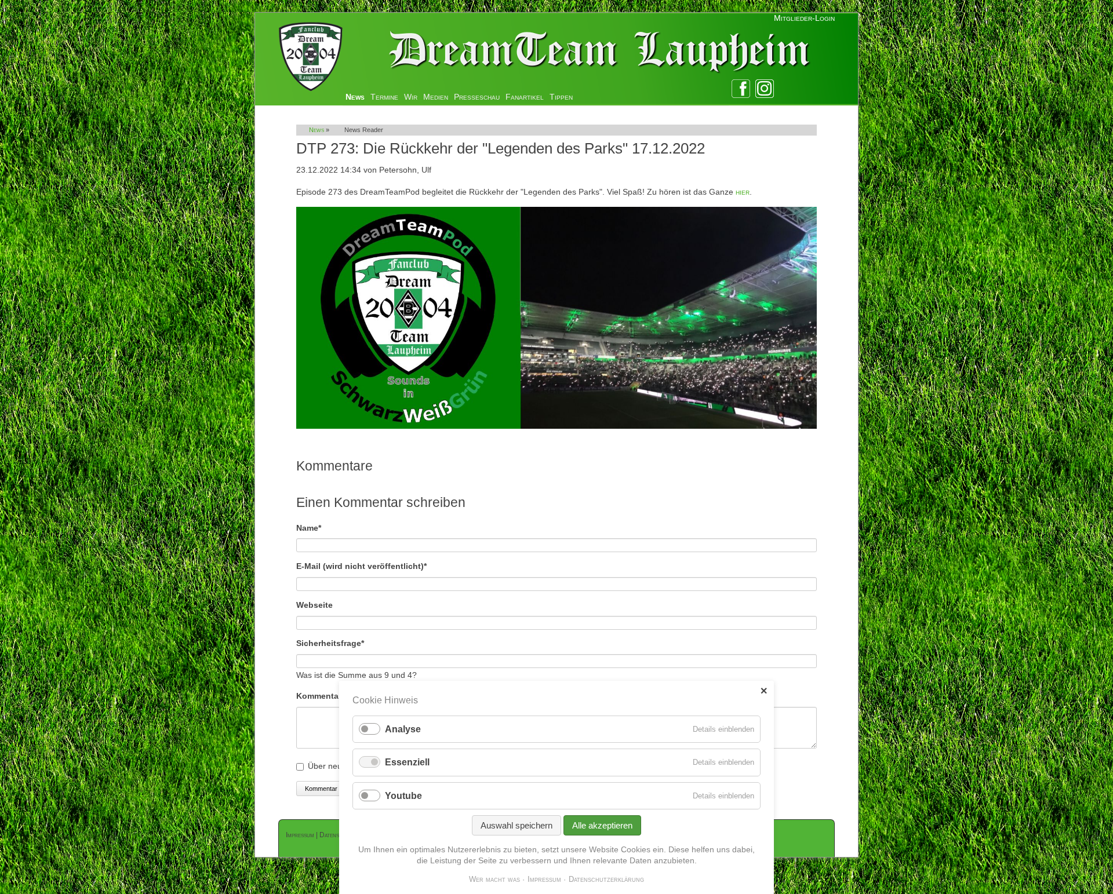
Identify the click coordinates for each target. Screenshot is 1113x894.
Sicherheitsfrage (330, 643)
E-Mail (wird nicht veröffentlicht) (361, 566)
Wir (410, 96)
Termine (384, 96)
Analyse (403, 729)
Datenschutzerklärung (606, 879)
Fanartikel (524, 96)
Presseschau (477, 96)
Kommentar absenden (336, 788)
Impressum (300, 835)
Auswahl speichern (516, 825)
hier (743, 191)
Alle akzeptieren (602, 825)
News (355, 96)
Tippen (561, 96)
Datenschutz (337, 835)
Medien (435, 96)
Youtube (403, 796)
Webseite (314, 605)
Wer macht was (494, 879)
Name (316, 527)
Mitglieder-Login (804, 18)
